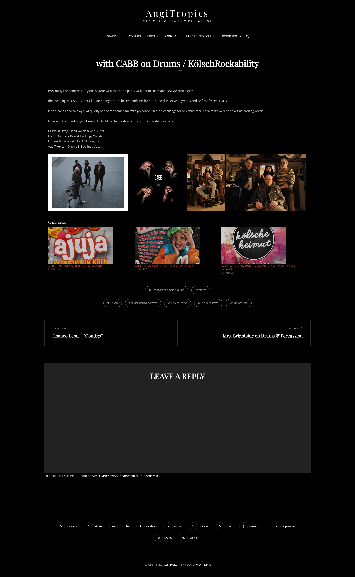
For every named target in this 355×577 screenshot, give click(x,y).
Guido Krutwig (177, 303)
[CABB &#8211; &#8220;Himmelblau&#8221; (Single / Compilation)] (89, 245)
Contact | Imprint (142, 36)
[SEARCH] (247, 36)
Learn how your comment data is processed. (130, 476)
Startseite (114, 36)
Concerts (172, 36)
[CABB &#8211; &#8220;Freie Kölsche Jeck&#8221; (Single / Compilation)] (176, 245)
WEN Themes (203, 564)
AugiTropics (177, 13)
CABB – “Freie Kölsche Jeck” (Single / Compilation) (165, 265)
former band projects (143, 303)
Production (229, 36)
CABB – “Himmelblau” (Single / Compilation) (75, 265)
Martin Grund (239, 303)
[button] (88, 182)
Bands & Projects (198, 36)
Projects (200, 290)
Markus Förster (208, 303)
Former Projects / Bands (168, 290)
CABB (115, 303)
